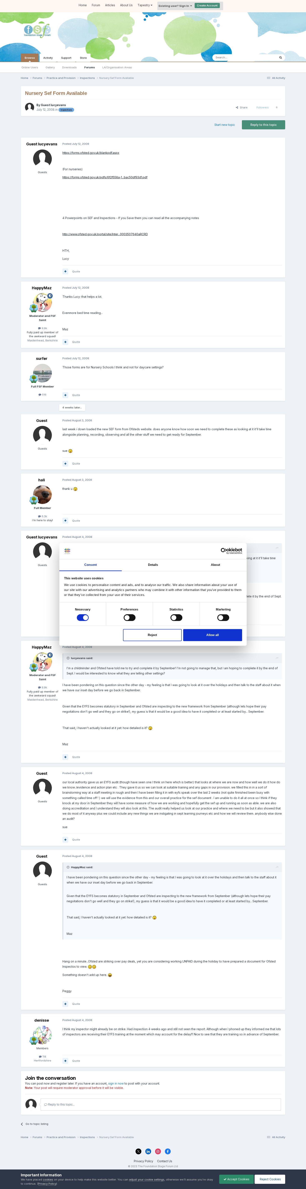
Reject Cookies (270, 1179)
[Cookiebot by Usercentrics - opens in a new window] (224, 551)
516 (43, 394)
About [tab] (215, 564)
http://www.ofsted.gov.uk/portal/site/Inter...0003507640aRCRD (105, 234)
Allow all (212, 635)
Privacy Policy (143, 1161)
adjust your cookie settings (146, 1179)
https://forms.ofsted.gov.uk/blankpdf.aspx (90, 152)
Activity (48, 57)
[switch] (130, 617)
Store (83, 57)
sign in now (116, 1083)
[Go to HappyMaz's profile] (42, 302)
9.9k (44, 328)
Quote (76, 271)
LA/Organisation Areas (117, 67)
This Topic (263, 57)
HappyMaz (42, 288)
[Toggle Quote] (68, 658)
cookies (48, 1179)
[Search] (280, 57)
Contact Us (164, 1161)
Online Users (29, 67)
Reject (152, 635)
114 (44, 1056)
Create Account (207, 5)
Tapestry (144, 5)
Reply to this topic (263, 124)
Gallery (50, 67)
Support (66, 57)
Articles (110, 5)
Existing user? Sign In (174, 5)
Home (83, 5)
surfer (41, 358)
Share (243, 107)
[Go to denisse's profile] (42, 1035)
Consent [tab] (90, 564)
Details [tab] (153, 564)
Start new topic (224, 124)
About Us (126, 5)
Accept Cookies (237, 1179)
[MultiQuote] (65, 271)
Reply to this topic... (61, 1104)
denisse (41, 1020)
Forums (89, 67)
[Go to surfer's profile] (42, 373)
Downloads (69, 67)
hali (41, 480)
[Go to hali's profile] (42, 494)
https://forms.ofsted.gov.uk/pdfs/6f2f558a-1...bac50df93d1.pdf (104, 177)
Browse (30, 57)
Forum (96, 5)
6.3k (44, 516)
